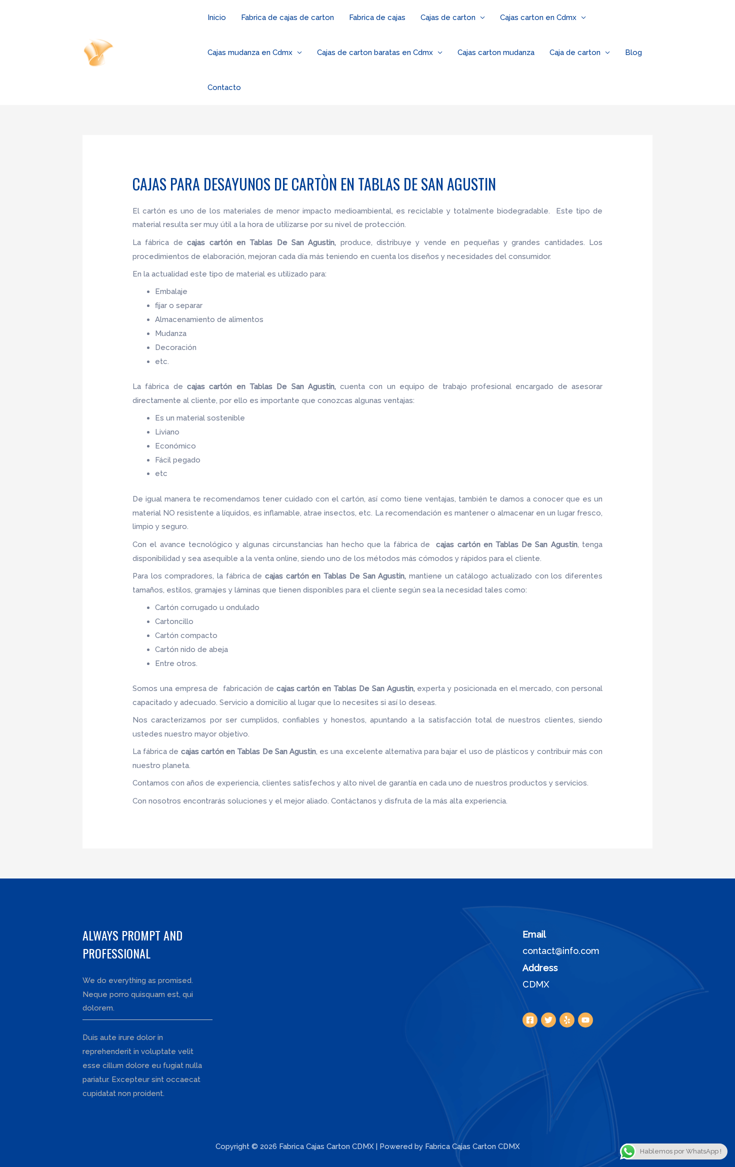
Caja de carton (575, 52)
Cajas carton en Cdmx (538, 17)
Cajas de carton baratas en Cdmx (375, 52)
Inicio (217, 17)
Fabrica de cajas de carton (287, 17)
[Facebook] (530, 1020)
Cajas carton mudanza (496, 52)
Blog (633, 52)
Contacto (224, 87)
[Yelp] (567, 1020)
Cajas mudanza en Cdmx (250, 52)
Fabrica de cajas (377, 17)
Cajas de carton (448, 17)
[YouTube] (585, 1020)
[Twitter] (548, 1020)
